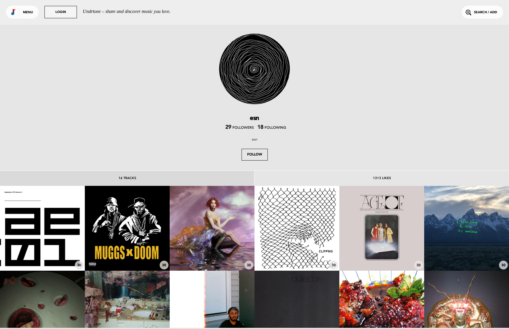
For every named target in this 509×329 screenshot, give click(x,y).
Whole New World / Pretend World (212, 251)
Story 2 (297, 254)
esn (254, 139)
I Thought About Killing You (466, 254)
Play (42, 228)
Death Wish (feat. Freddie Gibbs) (127, 251)
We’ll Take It (382, 254)
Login (60, 12)
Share (60, 228)
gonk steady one (42, 254)
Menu (28, 12)
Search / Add (485, 12)
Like (25, 228)
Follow (254, 154)
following (271, 128)
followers (239, 128)
